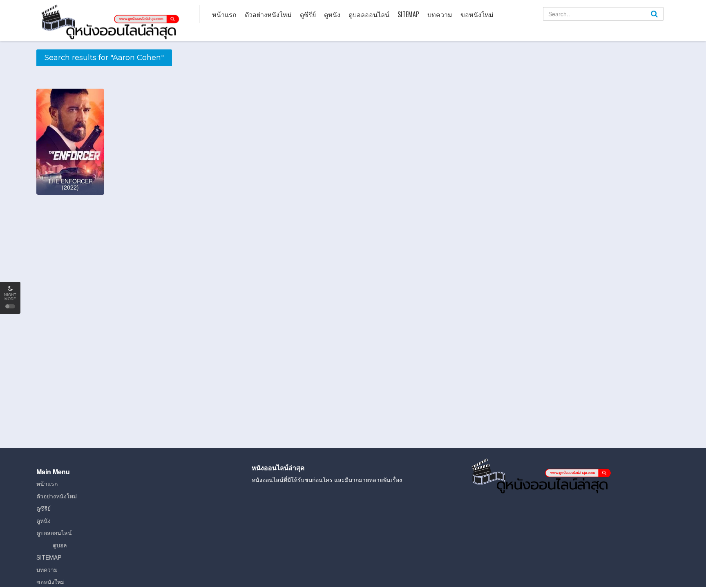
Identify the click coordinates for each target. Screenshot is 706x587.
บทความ (439, 14)
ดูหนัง (332, 14)
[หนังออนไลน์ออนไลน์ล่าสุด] (112, 21)
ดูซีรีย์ (308, 14)
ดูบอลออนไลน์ (369, 14)
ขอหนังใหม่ (477, 14)
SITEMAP (408, 14)
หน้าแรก (224, 14)
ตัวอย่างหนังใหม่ (268, 14)
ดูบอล (60, 545)
